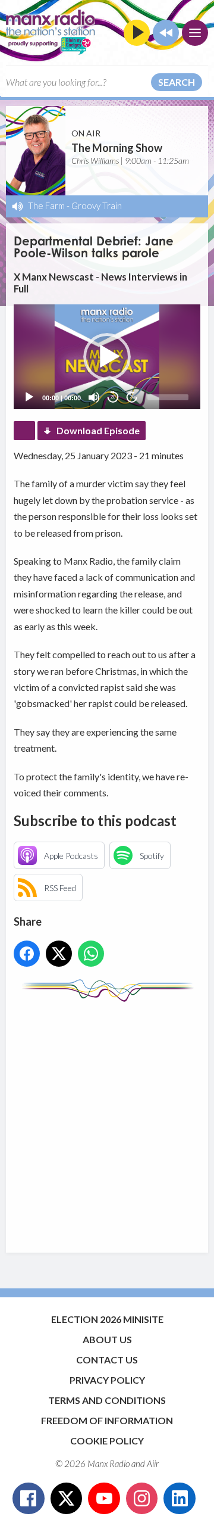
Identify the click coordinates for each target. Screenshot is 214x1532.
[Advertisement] (107, 1121)
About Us (107, 1339)
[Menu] (195, 33)
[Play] (29, 397)
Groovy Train (96, 205)
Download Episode (98, 430)
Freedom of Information (107, 1420)
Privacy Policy (107, 1379)
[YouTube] (104, 1499)
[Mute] (94, 397)
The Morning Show (116, 147)
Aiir (153, 1463)
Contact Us (107, 1359)
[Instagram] (142, 1499)
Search (176, 82)
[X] (67, 1499)
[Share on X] (59, 954)
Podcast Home (24, 430)
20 (113, 397)
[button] (107, 357)
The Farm (46, 205)
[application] (107, 356)
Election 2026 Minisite (107, 1319)
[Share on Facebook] (27, 954)
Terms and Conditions (107, 1400)
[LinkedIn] (179, 1499)
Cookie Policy (107, 1440)
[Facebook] (28, 1499)
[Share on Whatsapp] (91, 954)
